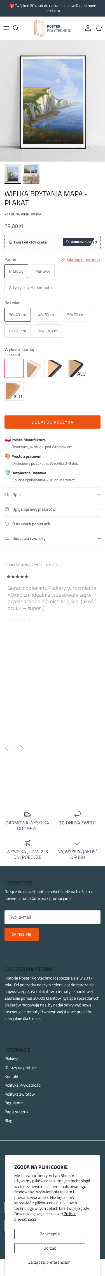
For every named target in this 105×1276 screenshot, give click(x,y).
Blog (8, 1120)
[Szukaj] (18, 28)
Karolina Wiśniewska (22, 214)
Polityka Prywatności (22, 1085)
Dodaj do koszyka (52, 422)
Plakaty (11, 1059)
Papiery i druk (16, 1112)
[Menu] (6, 28)
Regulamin (14, 1103)
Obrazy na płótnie (20, 1067)
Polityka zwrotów (19, 1094)
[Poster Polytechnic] (52, 28)
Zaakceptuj (50, 1234)
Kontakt (11, 1076)
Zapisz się (21, 934)
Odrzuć (49, 1248)
